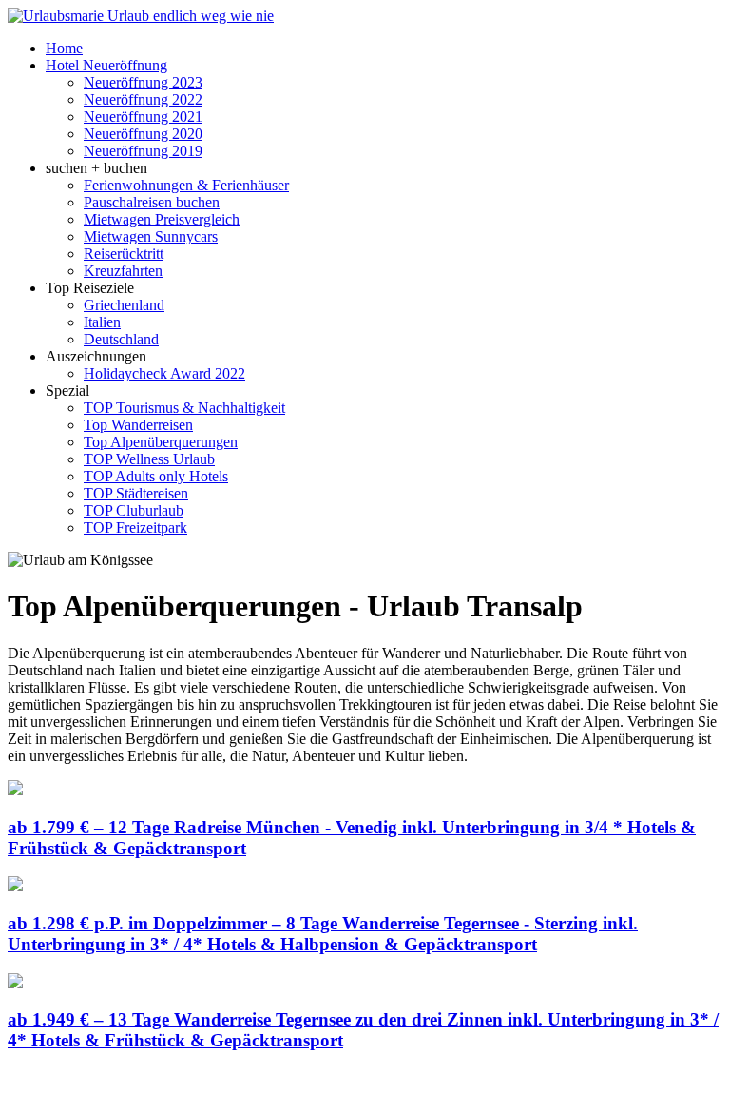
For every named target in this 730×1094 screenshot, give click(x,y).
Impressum (483, 1077)
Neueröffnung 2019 (143, 151)
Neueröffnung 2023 (143, 82)
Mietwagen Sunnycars (151, 236)
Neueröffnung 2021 (143, 116)
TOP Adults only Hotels (156, 476)
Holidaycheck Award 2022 (164, 373)
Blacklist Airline (191, 1077)
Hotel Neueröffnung (106, 65)
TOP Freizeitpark (135, 527)
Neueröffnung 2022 (143, 99)
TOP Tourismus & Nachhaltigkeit (184, 408)
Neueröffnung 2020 (143, 134)
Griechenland (124, 305)
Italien (102, 322)
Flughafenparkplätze (71, 1077)
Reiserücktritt (123, 253)
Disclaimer (325, 1077)
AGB (265, 1077)
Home (64, 48)
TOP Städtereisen (136, 493)
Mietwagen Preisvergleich (162, 219)
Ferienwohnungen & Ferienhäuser (186, 185)
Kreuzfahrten (123, 271)
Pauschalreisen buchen (152, 202)
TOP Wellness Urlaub (149, 459)
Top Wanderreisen (138, 425)
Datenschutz (405, 1077)
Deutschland (121, 339)
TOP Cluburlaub (133, 510)
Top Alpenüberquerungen (161, 442)
